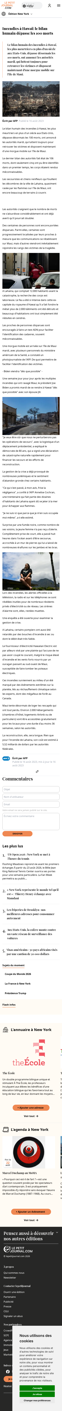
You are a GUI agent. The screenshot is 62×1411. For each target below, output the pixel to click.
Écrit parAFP (10, 121)
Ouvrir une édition (14, 1292)
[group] (38, 4)
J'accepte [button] (37, 1388)
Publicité (8, 1301)
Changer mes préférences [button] (37, 1400)
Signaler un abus (13, 1316)
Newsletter (10, 1277)
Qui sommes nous (14, 1272)
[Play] (38, 5)
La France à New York (18, 983)
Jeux (6, 1349)
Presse (7, 1306)
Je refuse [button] (37, 1394)
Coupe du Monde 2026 (18, 974)
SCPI (6, 1335)
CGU (6, 1311)
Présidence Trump (15, 993)
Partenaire (10, 1297)
